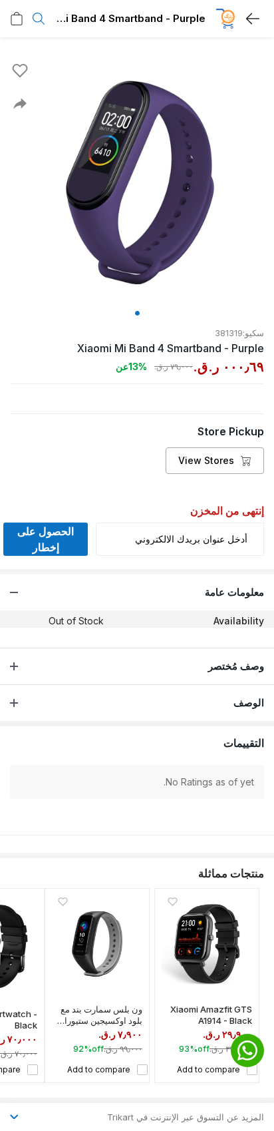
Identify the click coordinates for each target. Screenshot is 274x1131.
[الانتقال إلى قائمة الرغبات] (20, 71)
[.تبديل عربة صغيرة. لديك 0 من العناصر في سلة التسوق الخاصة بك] (16, 18)
